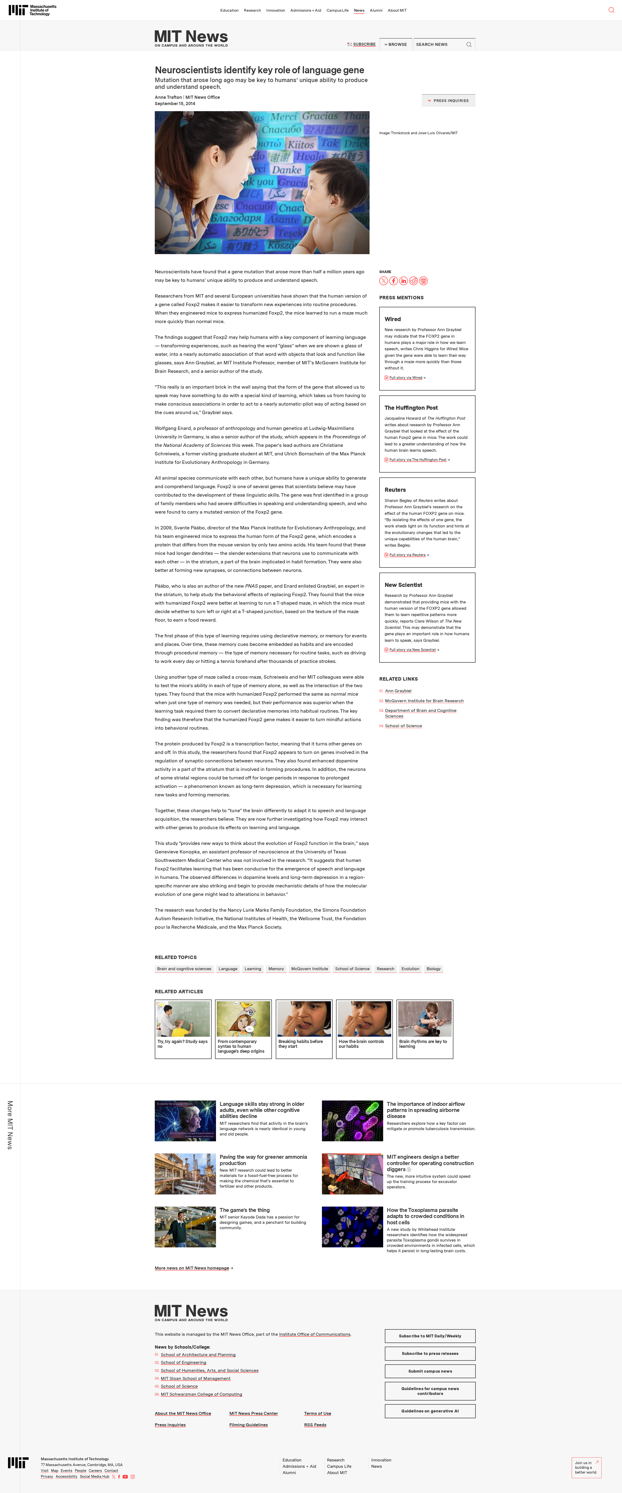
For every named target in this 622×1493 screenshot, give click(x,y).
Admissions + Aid (305, 10)
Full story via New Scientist (412, 650)
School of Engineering (183, 1362)
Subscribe (364, 44)
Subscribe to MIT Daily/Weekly (430, 1336)
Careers (95, 1470)
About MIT (397, 10)
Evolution (410, 968)
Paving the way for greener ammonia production (263, 1160)
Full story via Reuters (407, 555)
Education (229, 10)
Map (54, 1470)
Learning (253, 968)
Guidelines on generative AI (430, 1411)
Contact (111, 1470)
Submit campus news (430, 1371)
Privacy (47, 1476)
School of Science (403, 725)
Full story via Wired (405, 377)
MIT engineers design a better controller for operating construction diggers (430, 1163)
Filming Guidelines (248, 1424)
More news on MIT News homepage (192, 1267)
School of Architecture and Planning (198, 1354)
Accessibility (67, 1476)
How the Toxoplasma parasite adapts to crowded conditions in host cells (425, 1216)
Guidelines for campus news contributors (430, 1391)
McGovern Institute (309, 968)
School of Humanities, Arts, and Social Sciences (210, 1370)
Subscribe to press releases (430, 1353)
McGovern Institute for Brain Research (424, 700)
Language (228, 968)
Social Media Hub (94, 1476)
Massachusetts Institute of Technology (75, 1459)
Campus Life (338, 10)
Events (66, 1470)
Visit (45, 1470)
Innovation (275, 10)
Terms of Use (317, 1413)
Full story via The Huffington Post (418, 460)
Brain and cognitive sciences (184, 968)
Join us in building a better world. (586, 1468)
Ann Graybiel (398, 690)
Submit (469, 44)
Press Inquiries (170, 1424)
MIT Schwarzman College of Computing (201, 1394)
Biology (434, 968)
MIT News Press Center (253, 1413)
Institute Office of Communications (314, 1334)
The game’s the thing (245, 1210)
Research (252, 10)
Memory (276, 968)
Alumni (376, 10)
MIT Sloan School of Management (196, 1378)
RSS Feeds (315, 1424)
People (80, 1470)
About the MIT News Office (183, 1413)
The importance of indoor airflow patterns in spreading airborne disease (426, 1110)
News (359, 10)
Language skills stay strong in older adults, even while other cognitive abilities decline (262, 1110)
